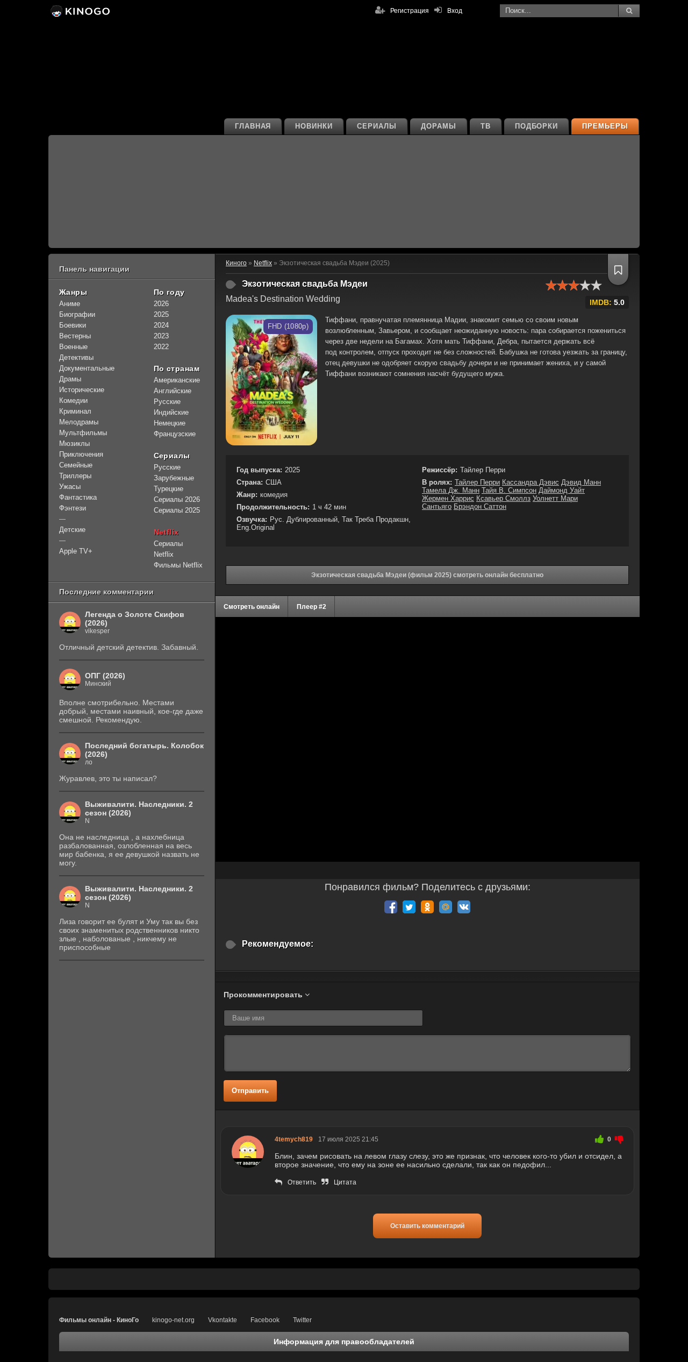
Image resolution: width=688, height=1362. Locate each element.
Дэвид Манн (581, 482)
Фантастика (78, 497)
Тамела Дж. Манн (450, 490)
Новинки (314, 126)
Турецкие (168, 489)
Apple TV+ (75, 551)
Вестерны (75, 336)
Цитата (345, 1182)
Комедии (73, 400)
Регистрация (409, 11)
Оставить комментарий (427, 1226)
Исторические (81, 390)
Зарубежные (174, 478)
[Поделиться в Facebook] (390, 906)
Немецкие (169, 423)
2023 (161, 336)
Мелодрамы (78, 422)
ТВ (486, 126)
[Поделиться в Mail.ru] (445, 906)
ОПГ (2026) (105, 675)
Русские (167, 402)
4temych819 (294, 1139)
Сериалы (377, 126)
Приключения (81, 454)
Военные (73, 347)
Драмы (70, 379)
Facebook (265, 1320)
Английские (172, 391)
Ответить (302, 1182)
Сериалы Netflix (168, 549)
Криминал (75, 411)
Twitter (302, 1320)
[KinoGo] (79, 11)
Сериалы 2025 (177, 510)
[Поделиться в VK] (463, 906)
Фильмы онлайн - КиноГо (99, 1320)
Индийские (171, 412)
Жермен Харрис (448, 498)
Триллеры (75, 476)
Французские (175, 434)
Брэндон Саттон (480, 506)
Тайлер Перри (477, 482)
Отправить (250, 1091)
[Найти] (629, 11)
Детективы (76, 357)
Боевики (72, 325)
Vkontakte (222, 1320)
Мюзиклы (74, 443)
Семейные (75, 465)
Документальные (86, 368)
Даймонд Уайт (562, 490)
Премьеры (605, 126)
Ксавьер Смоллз (503, 498)
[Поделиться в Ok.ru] (427, 906)
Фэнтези (72, 508)
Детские (72, 530)
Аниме (69, 304)
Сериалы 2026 (177, 499)
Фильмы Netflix (178, 565)
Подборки (536, 126)
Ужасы (70, 487)
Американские (177, 380)
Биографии (77, 314)
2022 (161, 347)
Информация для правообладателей (344, 1341)
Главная (253, 126)
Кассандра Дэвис (530, 482)
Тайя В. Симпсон (509, 490)
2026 (161, 304)
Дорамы (438, 126)
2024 (161, 325)
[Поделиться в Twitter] (409, 906)
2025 (161, 314)
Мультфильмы (83, 433)
